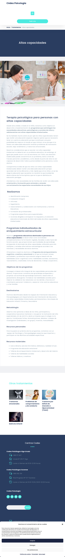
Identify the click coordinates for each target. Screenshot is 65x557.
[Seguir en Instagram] (19, 496)
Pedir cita (32, 21)
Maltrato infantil (15, 424)
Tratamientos (16, 27)
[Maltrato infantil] (16, 417)
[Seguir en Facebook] (8, 496)
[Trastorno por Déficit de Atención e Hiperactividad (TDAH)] (49, 395)
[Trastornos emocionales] (16, 395)
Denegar (32, 545)
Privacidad (35, 554)
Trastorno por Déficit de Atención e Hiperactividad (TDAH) (48, 405)
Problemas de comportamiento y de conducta (32, 403)
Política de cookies (25, 554)
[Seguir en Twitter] (12, 496)
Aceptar (32, 541)
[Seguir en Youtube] (16, 496)
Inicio (8, 27)
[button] (62, 524)
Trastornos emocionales (14, 402)
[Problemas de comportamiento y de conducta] (32, 395)
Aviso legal (42, 554)
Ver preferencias (32, 550)
